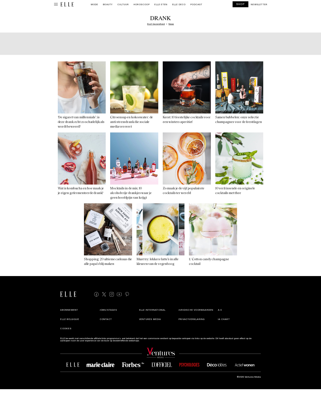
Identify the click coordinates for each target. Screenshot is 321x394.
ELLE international (152, 309)
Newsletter (259, 4)
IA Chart (224, 319)
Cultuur (123, 4)
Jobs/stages (108, 309)
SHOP (240, 4)
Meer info (145, 340)
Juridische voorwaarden (196, 309)
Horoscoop (142, 4)
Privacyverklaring (192, 319)
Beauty (108, 4)
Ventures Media (150, 319)
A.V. (220, 309)
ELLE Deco (179, 4)
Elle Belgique (69, 319)
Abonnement (69, 309)
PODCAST (196, 4)
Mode (94, 4)
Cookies (65, 328)
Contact (106, 319)
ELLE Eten (160, 4)
